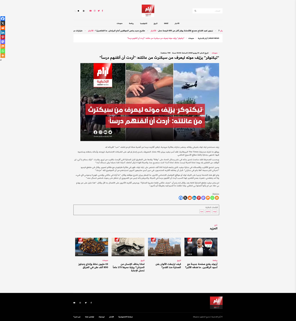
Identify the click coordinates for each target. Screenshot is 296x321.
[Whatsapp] (212, 198)
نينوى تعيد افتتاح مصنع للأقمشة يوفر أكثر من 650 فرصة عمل (200, 30)
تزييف (215, 211)
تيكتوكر (208, 211)
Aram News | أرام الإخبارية (208, 38)
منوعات (119, 23)
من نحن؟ (76, 317)
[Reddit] (190, 198)
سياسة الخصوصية (125, 317)
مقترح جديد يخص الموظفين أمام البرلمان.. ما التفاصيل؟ (135, 30)
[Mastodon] (203, 198)
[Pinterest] (199, 198)
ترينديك (102, 317)
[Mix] (208, 198)
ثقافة (166, 23)
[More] (217, 198)
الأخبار (177, 23)
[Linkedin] (194, 198)
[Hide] (1, 60)
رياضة (131, 23)
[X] (185, 198)
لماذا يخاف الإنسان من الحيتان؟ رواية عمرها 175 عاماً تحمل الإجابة (129, 267)
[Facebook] (181, 198)
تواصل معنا (89, 317)
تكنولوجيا (143, 23)
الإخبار (111, 317)
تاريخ (155, 23)
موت (201, 211)
